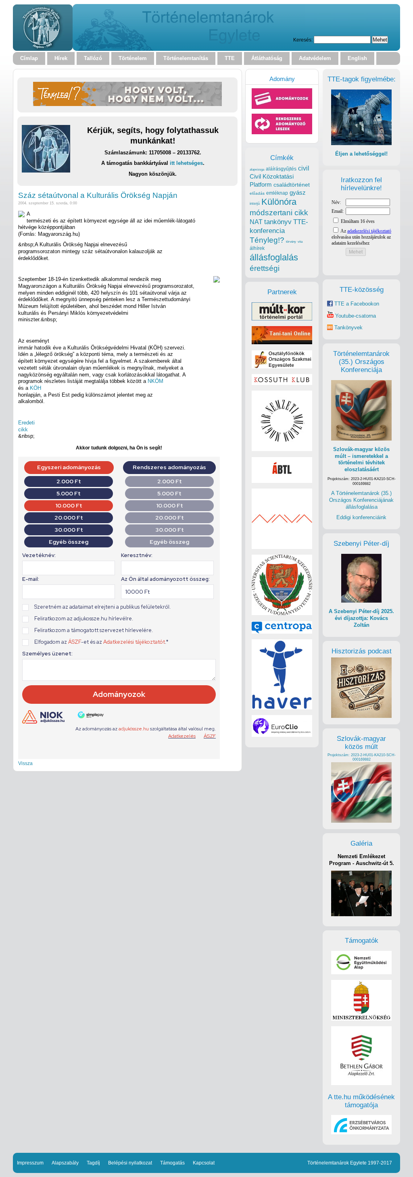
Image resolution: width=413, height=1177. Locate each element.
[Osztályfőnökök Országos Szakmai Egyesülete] (282, 367)
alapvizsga (257, 169)
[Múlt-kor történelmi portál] (282, 319)
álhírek (257, 248)
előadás (257, 193)
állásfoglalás (274, 257)
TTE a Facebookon (356, 304)
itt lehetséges (186, 163)
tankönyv (278, 222)
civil (303, 168)
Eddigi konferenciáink (361, 517)
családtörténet (291, 184)
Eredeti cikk (26, 426)
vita (300, 241)
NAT (256, 221)
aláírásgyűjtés (281, 169)
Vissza (25, 763)
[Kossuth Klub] (282, 383)
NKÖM (155, 381)
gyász (298, 192)
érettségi (265, 268)
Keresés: (303, 39)
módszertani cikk (279, 212)
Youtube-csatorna (355, 316)
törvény (291, 241)
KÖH (35, 388)
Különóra (278, 202)
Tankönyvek (348, 327)
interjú (255, 204)
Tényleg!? (267, 240)
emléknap (277, 193)
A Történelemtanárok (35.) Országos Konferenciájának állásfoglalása (361, 499)
